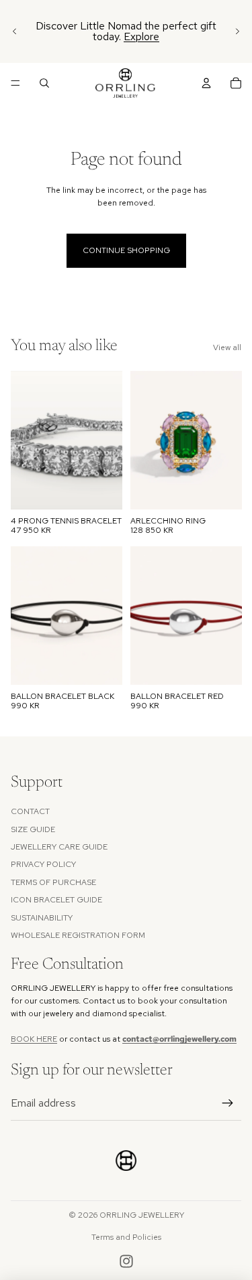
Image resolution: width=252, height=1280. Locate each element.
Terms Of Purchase (53, 882)
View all (227, 347)
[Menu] (15, 83)
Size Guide (33, 829)
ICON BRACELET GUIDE (56, 899)
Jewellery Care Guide (59, 847)
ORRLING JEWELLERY (141, 1215)
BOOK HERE (34, 1039)
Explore (141, 36)
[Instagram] (126, 1261)
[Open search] (44, 83)
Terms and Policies (126, 1237)
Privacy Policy (43, 864)
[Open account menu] (206, 83)
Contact (30, 811)
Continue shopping (126, 250)
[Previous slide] (15, 31)
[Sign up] (227, 1103)
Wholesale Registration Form (78, 935)
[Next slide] (237, 31)
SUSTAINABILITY (42, 917)
